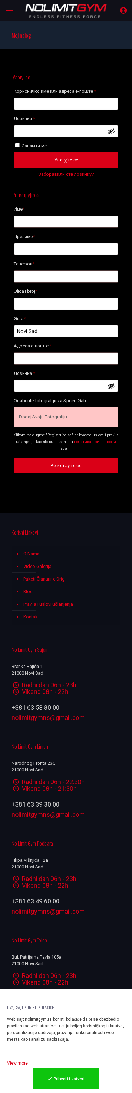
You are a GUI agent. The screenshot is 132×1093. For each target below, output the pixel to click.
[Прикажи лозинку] (111, 131)
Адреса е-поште (43, 346)
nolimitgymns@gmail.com (48, 717)
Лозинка (35, 118)
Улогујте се (66, 160)
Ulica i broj (25, 291)
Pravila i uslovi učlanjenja (48, 604)
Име (19, 209)
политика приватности (95, 441)
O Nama (31, 553)
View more (17, 1063)
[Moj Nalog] (123, 10)
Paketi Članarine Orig (44, 579)
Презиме (24, 236)
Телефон (24, 263)
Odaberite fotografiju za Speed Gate (50, 400)
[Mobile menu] (9, 10)
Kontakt (31, 617)
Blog (28, 591)
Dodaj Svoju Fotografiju (43, 416)
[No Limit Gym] (66, 10)
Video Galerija (37, 566)
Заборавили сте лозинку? (66, 174)
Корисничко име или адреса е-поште (65, 91)
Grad (20, 318)
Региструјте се (66, 465)
